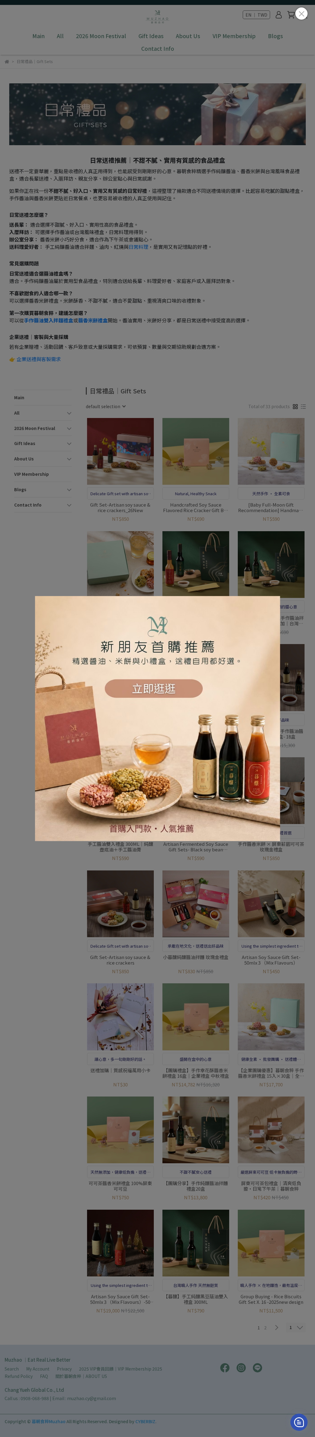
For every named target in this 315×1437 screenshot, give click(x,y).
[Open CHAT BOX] (299, 1422)
